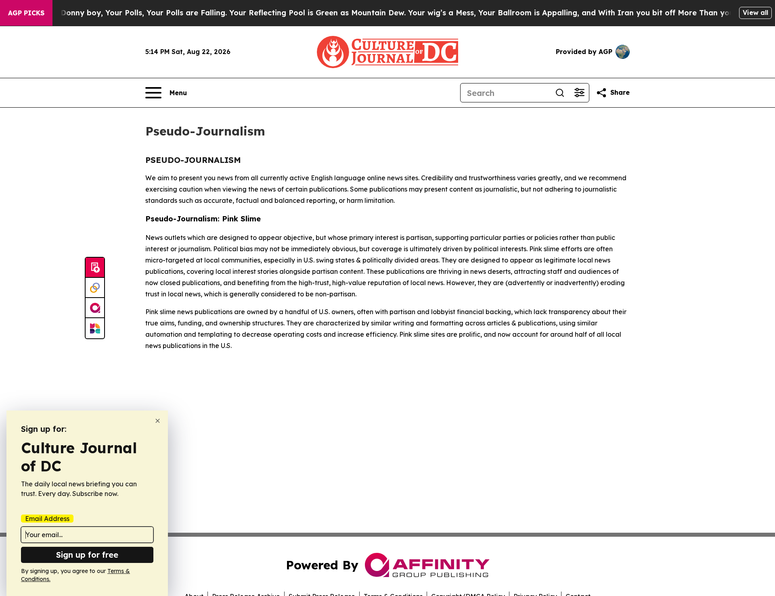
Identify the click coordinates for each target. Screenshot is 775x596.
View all (755, 12)
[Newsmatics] (95, 328)
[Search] (560, 92)
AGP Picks (26, 13)
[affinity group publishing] (95, 308)
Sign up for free (87, 555)
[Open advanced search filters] (579, 92)
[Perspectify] (95, 288)
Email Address (47, 519)
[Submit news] (95, 268)
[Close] (157, 421)
